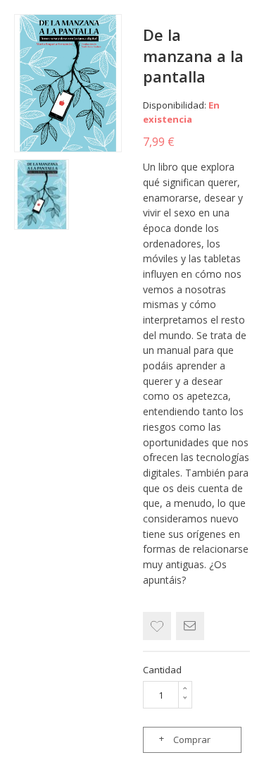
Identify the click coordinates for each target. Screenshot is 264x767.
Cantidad (162, 669)
